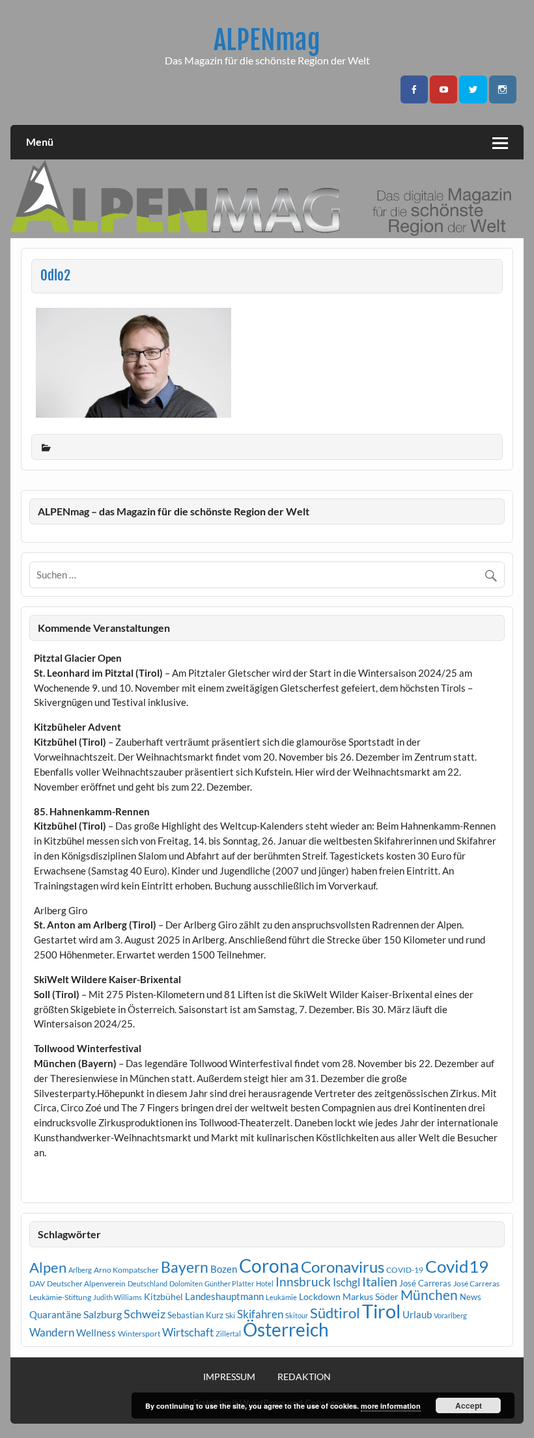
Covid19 (456, 1266)
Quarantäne (55, 1314)
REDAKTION (304, 1376)
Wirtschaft (188, 1332)
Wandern (51, 1332)
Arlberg (80, 1270)
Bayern (184, 1267)
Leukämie (281, 1297)
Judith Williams (117, 1297)
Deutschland (147, 1283)
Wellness (96, 1332)
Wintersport (139, 1333)
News (470, 1297)
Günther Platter (229, 1283)
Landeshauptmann (224, 1296)
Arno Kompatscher (126, 1270)
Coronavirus (342, 1266)
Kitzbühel (163, 1297)
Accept (468, 1405)
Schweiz (144, 1314)
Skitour (296, 1315)
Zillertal (228, 1333)
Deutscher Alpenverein (86, 1283)
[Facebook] (414, 89)
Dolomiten (186, 1283)
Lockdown (320, 1297)
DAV (37, 1283)
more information (391, 1406)
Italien (379, 1281)
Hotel (265, 1283)
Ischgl (346, 1282)
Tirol (381, 1310)
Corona (269, 1266)
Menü (39, 141)
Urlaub (417, 1314)
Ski (230, 1315)
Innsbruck (303, 1281)
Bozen (223, 1269)
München (429, 1295)
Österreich (286, 1329)
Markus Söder (371, 1296)
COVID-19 (404, 1270)
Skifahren (260, 1314)
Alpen (47, 1267)
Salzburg (102, 1314)
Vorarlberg (450, 1315)
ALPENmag (267, 40)
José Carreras (425, 1283)
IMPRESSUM (229, 1376)
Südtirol (335, 1313)
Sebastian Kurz (195, 1315)
